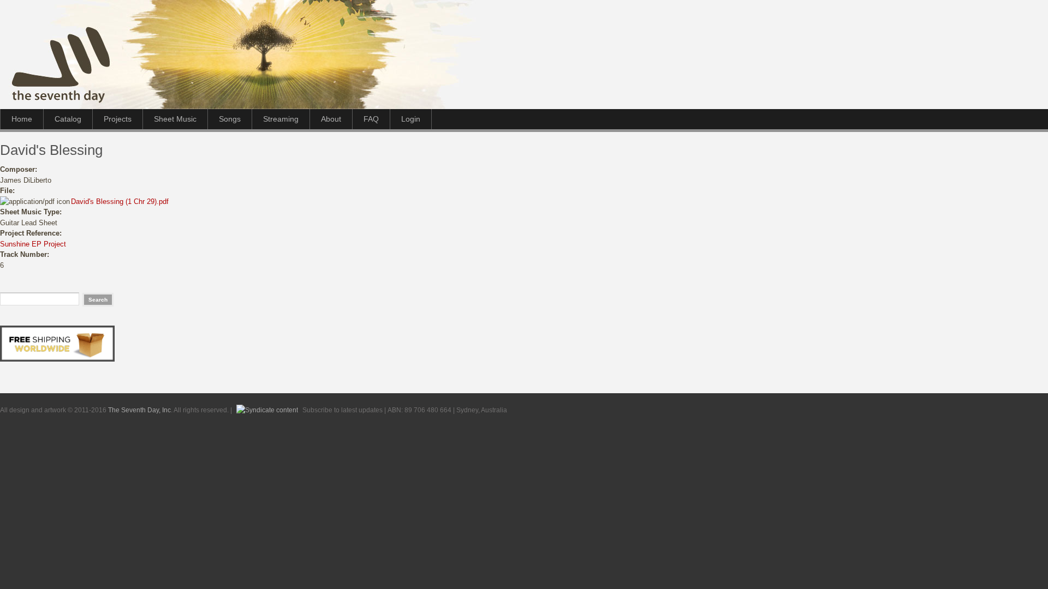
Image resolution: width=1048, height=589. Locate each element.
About (331, 119)
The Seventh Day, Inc (139, 409)
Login (410, 119)
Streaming (281, 119)
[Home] (262, 107)
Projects (118, 119)
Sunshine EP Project (33, 244)
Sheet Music (175, 119)
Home (21, 119)
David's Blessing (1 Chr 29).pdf (120, 201)
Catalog (68, 119)
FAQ (371, 119)
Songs (230, 119)
